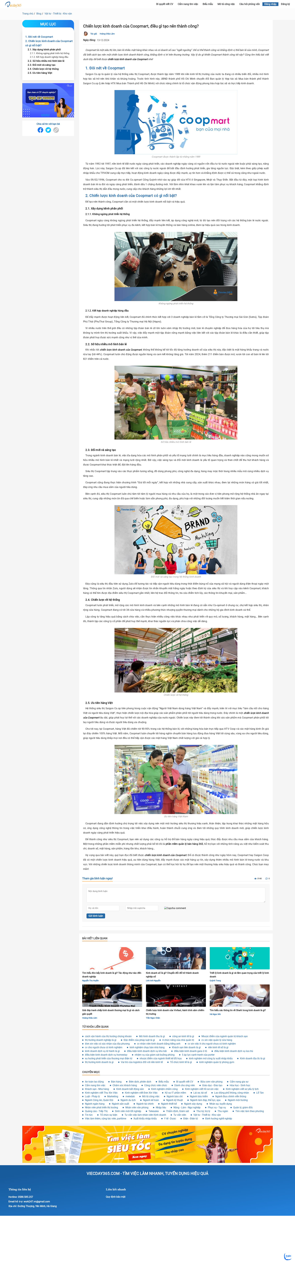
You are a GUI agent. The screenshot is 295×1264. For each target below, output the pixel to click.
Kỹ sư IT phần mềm (175, 1092)
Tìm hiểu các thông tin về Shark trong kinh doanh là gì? (238, 1010)
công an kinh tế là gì (183, 1036)
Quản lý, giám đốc (243, 1107)
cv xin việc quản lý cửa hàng (216, 1040)
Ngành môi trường (238, 1100)
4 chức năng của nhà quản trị (178, 1040)
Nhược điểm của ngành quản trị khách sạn (224, 1036)
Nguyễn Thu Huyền (90, 980)
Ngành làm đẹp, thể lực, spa (205, 1100)
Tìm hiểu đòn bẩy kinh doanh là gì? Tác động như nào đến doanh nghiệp (111, 975)
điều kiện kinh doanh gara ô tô (190, 1051)
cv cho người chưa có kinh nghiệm (103, 1047)
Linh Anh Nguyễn (153, 980)
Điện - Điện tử (190, 1118)
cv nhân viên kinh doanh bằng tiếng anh (158, 1043)
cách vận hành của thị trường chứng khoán (108, 1036)
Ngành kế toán (151, 1100)
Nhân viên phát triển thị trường (101, 1107)
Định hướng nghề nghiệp (218, 1118)
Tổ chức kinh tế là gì (181, 1062)
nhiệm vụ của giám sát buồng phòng (155, 1054)
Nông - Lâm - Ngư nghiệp (187, 1107)
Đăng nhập (270, 4)
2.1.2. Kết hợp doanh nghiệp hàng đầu (49, 56)
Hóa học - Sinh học (240, 1085)
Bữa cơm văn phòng (211, 1081)
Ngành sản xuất (120, 1103)
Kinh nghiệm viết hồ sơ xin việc (201, 1089)
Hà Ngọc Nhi (215, 1014)
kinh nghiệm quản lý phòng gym (216, 1062)
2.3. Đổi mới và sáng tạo (41, 64)
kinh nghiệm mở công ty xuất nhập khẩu (211, 1058)
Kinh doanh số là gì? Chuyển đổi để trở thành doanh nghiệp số (172, 975)
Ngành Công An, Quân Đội (99, 1100)
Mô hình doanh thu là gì (152, 1036)
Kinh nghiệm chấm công (164, 1089)
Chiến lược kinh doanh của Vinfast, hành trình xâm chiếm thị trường (175, 1012)
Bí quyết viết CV (164, 4)
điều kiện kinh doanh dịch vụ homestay (106, 1054)
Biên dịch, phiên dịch (140, 1081)
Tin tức (89, 1114)
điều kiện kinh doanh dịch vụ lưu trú (233, 1051)
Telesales (154, 1111)
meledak (130, 1096)
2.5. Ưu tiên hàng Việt (40, 72)
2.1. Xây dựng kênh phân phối (44, 49)
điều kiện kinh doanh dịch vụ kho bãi (147, 1051)
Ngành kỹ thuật (174, 1100)
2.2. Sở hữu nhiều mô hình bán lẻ (46, 60)
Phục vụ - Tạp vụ (217, 1107)
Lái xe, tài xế (200, 1092)
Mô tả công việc (226, 4)
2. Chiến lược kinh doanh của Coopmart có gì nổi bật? (49, 43)
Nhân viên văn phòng (136, 1107)
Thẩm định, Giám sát (177, 1111)
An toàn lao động (94, 1081)
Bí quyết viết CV (184, 1081)
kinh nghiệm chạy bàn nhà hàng (147, 1047)
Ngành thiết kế (169, 1103)
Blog (38, 13)
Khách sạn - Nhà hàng (97, 1089)
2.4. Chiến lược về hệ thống (43, 68)
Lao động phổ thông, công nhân (231, 1092)
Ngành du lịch (128, 1100)
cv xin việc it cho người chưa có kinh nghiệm (212, 1043)
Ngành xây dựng (193, 1103)
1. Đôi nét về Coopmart (39, 36)
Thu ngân (223, 1111)
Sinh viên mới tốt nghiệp (128, 1111)
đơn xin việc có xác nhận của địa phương (107, 1043)
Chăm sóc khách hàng (125, 1085)
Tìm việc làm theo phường (249, 1111)
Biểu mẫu (208, 4)
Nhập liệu (161, 1107)
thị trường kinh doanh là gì (99, 1062)
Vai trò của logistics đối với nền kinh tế (142, 1062)
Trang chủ (27, 13)
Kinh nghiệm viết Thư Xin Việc (101, 1092)
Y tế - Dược (170, 1118)
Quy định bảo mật (115, 1196)
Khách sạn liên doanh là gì (186, 1047)
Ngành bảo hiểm (199, 1096)
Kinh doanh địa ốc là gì (252, 1058)
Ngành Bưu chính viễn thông (230, 1096)
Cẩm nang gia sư (239, 1081)
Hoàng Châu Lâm (107, 34)
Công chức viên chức (155, 1085)
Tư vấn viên (179, 1114)
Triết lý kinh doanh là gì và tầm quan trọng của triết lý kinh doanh (239, 975)
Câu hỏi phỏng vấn (249, 4)
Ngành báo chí (175, 1096)
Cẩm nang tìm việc (188, 4)
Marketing (112, 1096)
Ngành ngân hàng (94, 1103)
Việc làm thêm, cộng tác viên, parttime (105, 1118)
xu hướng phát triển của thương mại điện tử (108, 1058)
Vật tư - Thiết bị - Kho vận (58, 13)
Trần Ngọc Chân (153, 1018)
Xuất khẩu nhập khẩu (145, 1118)
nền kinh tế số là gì (218, 1047)
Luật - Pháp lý (92, 1096)
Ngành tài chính (145, 1103)
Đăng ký (285, 4)
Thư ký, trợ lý (203, 1111)
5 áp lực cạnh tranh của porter (198, 1054)
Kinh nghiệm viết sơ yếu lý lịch (242, 1089)
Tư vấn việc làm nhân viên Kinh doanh (145, 1114)
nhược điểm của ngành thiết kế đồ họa (161, 1058)
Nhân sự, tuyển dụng (220, 1103)
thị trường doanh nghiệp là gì (100, 1040)
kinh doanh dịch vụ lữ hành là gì (102, 1051)
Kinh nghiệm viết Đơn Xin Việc (141, 1092)
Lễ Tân (260, 1092)
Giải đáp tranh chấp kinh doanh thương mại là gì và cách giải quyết (111, 1012)
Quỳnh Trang (215, 980)
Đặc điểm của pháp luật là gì (139, 1040)
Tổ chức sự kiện (108, 1114)
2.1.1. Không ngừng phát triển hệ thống (49, 53)
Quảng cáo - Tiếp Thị (96, 1111)
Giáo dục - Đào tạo (212, 1085)
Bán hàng (116, 1081)
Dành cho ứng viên (184, 1085)
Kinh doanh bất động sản (130, 1089)
